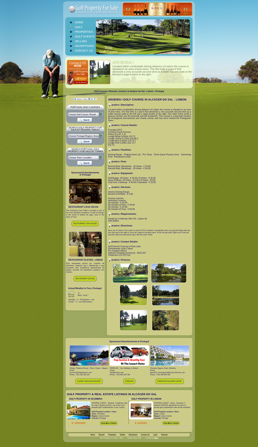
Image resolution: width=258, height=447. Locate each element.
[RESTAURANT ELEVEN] (85, 281)
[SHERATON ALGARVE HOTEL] (169, 383)
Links (155, 435)
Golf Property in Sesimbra (85, 399)
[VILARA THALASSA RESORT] (89, 383)
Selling (81, 41)
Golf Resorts (81, 27)
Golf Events (85, 36)
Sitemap (164, 435)
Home (79, 22)
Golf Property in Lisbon (146, 399)
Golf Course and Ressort (89, 9)
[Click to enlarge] (79, 402)
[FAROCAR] (129, 383)
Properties (84, 31)
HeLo (156, 438)
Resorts (102, 435)
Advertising (84, 46)
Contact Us (84, 50)
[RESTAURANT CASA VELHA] (85, 226)
